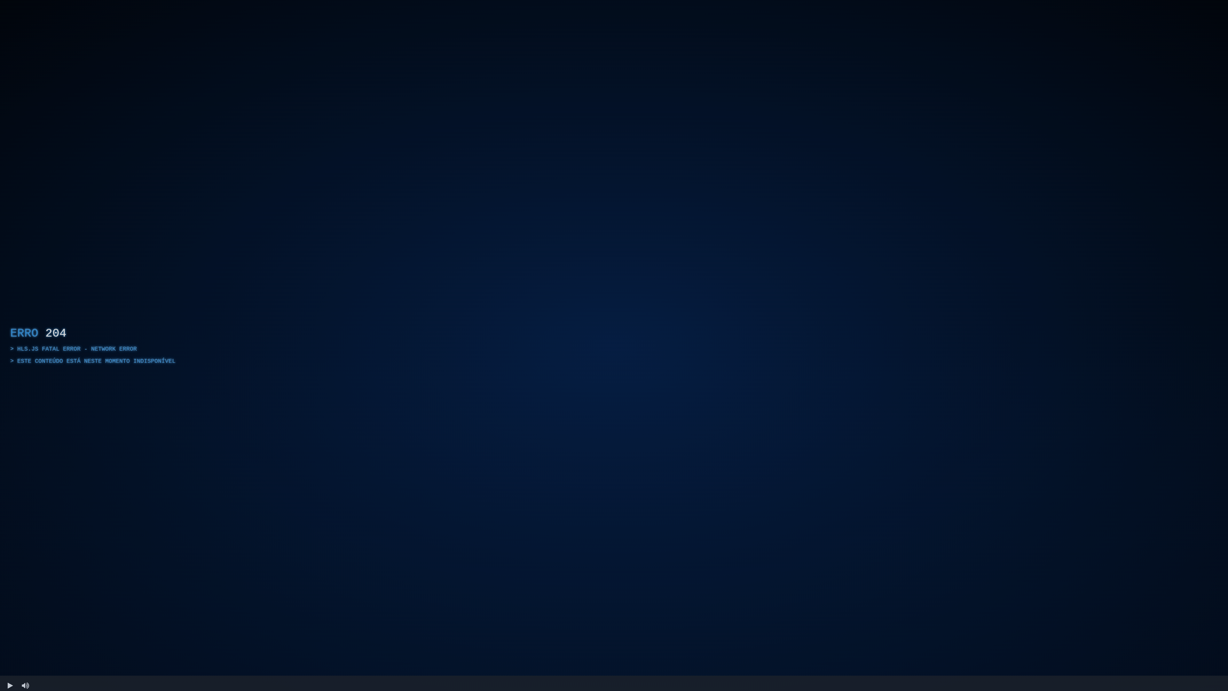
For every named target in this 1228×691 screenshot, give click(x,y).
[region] (614, 345)
